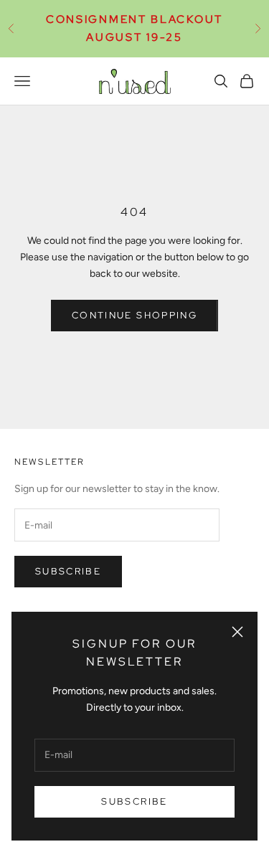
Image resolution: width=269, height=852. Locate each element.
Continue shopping (134, 315)
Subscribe (134, 801)
